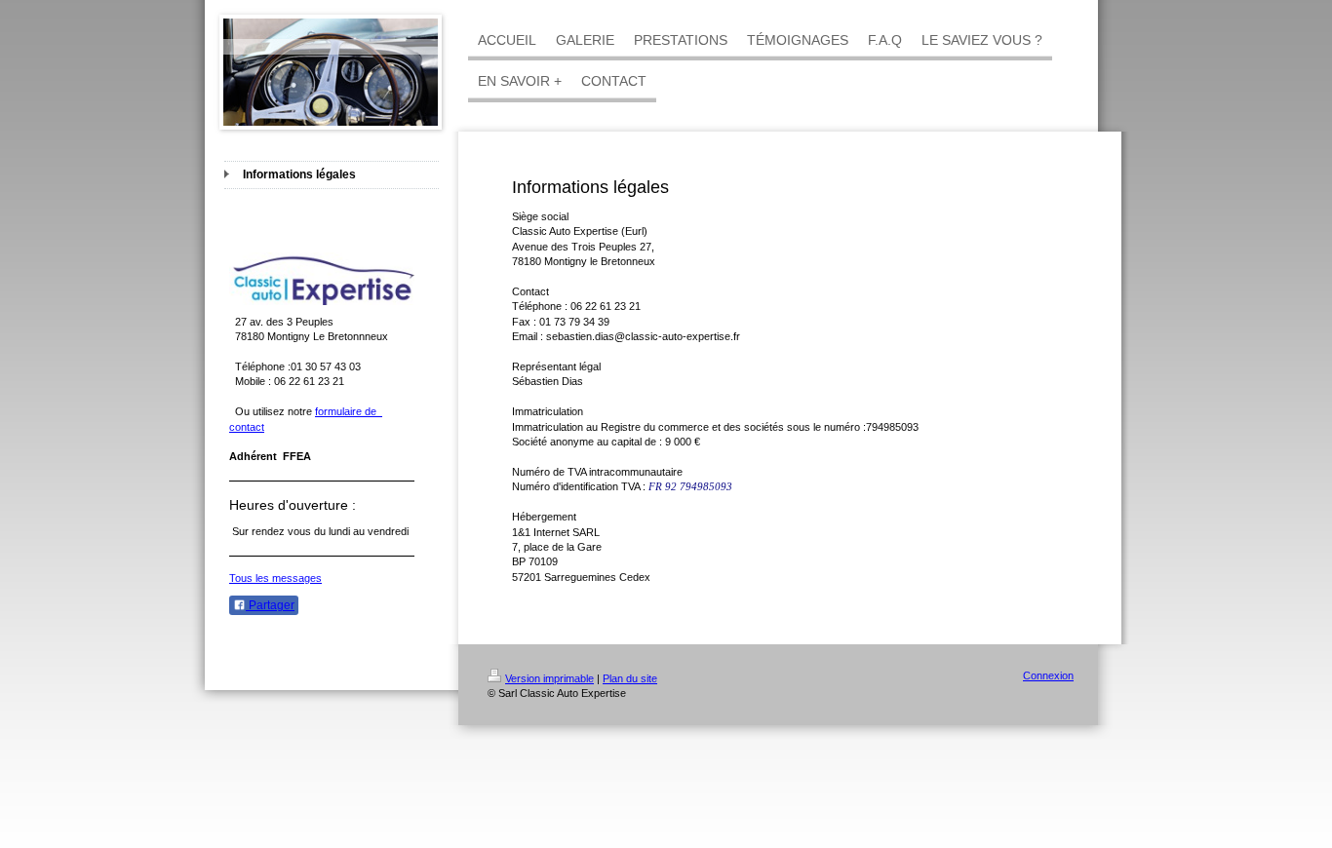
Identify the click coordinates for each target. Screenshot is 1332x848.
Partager (270, 605)
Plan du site (630, 678)
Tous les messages (275, 578)
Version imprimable (549, 678)
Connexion (1048, 675)
